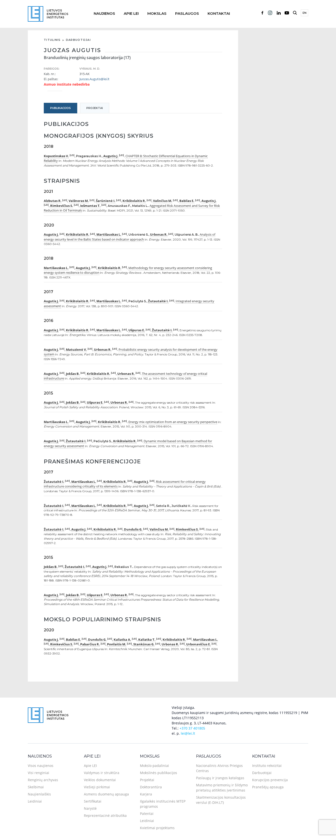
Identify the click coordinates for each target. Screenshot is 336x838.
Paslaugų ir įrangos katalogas (220, 778)
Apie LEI (131, 13)
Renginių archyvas (43, 779)
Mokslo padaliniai (154, 765)
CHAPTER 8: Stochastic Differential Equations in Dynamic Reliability (126, 158)
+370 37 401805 (192, 728)
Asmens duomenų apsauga (106, 794)
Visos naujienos (40, 765)
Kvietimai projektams (157, 827)
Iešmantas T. (90, 205)
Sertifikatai (92, 801)
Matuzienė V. (76, 349)
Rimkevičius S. (61, 205)
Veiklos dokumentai (100, 779)
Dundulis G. (133, 529)
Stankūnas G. (143, 644)
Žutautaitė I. (158, 301)
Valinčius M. (162, 200)
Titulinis (52, 40)
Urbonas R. (159, 234)
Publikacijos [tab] (60, 108)
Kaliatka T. (146, 639)
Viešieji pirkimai (97, 787)
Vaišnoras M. (79, 200)
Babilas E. (186, 200)
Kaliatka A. (122, 639)
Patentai (146, 813)
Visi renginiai (38, 772)
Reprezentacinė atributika (105, 815)
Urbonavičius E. (198, 644)
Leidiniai (35, 801)
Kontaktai (219, 13)
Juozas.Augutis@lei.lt (94, 79)
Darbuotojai (78, 40)
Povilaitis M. (116, 644)
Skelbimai (36, 787)
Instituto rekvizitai (267, 765)
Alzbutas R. (52, 200)
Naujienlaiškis (39, 794)
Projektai (147, 779)
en (304, 13)
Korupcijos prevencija (270, 779)
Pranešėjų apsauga (268, 787)
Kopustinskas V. (56, 156)
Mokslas (157, 13)
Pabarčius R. (90, 644)
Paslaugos (187, 13)
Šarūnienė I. (105, 200)
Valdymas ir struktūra (101, 772)
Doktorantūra (151, 787)
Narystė (90, 808)
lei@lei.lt (188, 733)
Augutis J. (110, 156)
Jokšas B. (73, 373)
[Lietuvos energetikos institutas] (48, 13)
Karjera (146, 794)
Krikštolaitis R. (134, 200)
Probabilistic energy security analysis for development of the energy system (130, 352)
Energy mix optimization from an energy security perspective (172, 422)
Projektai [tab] (94, 108)
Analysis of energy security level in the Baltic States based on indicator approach (129, 237)
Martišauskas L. (108, 234)
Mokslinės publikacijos (158, 772)
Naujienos (104, 13)
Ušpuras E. (136, 330)
